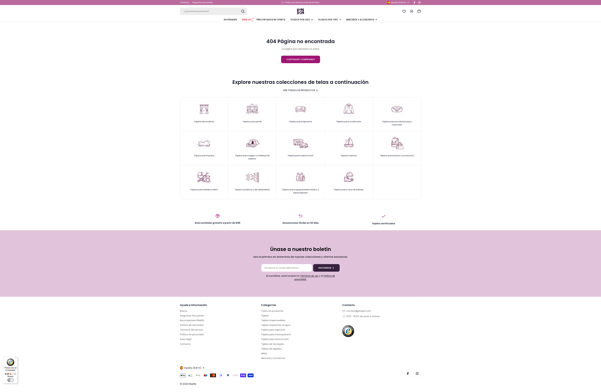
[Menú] (16, 358)
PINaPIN (192, 384)
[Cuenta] (412, 11)
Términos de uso (309, 275)
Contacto (184, 2)
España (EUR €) (398, 2)
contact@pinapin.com (358, 311)
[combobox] (213, 11)
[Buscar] (243, 11)
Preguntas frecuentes (202, 2)
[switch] (10, 380)
